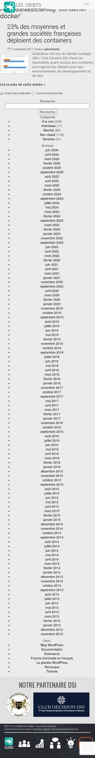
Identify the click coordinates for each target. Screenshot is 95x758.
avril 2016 (52, 453)
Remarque (52, 667)
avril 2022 (52, 251)
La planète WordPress (52, 662)
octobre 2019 (52, 312)
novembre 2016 (52, 422)
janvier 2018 (52, 383)
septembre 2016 (51, 431)
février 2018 (52, 378)
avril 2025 (52, 181)
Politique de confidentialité (65, 729)
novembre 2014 (52, 528)
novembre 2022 (52, 238)
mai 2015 (52, 502)
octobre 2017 (52, 392)
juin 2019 (52, 330)
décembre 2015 (52, 471)
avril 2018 (52, 370)
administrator (52, 49)
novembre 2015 (52, 475)
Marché (48, 130)
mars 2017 (51, 409)
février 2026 (52, 163)
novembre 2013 (52, 581)
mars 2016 (51, 458)
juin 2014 (52, 550)
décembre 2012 (52, 629)
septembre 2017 (51, 396)
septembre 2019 (51, 317)
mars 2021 (51, 273)
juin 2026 (52, 150)
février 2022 (52, 260)
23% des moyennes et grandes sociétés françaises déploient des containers (44, 33)
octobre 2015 (52, 480)
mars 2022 (51, 255)
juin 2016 (52, 445)
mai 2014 (52, 555)
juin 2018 (52, 361)
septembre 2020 (51, 286)
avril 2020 (52, 290)
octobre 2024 (52, 194)
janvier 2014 (52, 572)
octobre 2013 (52, 585)
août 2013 (52, 594)
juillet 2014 (51, 546)
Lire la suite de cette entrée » (22, 84)
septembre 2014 (51, 537)
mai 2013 (52, 607)
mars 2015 (51, 511)
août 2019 (52, 321)
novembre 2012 (52, 634)
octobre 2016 (52, 427)
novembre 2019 (52, 308)
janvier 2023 (52, 233)
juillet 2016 (51, 440)
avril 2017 (52, 405)
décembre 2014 (52, 524)
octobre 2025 (52, 167)
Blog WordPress (52, 645)
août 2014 (52, 541)
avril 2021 (52, 269)
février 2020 (52, 299)
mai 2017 (52, 400)
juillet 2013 (51, 598)
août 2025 (52, 176)
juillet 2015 (51, 493)
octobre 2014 (52, 533)
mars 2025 (51, 185)
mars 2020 (51, 295)
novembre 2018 (52, 343)
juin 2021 (52, 264)
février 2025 (52, 189)
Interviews (49, 126)
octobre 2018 (52, 348)
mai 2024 (52, 207)
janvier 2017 (52, 418)
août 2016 (52, 436)
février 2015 (52, 515)
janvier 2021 (52, 277)
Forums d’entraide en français (52, 658)
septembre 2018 (51, 352)
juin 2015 (52, 497)
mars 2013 (51, 616)
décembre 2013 (52, 576)
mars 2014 (51, 563)
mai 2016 (52, 449)
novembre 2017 (52, 387)
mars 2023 (51, 225)
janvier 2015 (52, 519)
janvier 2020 (52, 304)
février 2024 (52, 216)
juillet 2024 (51, 203)
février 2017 (52, 414)
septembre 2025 (51, 172)
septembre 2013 (51, 590)
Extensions (52, 653)
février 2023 (52, 229)
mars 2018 (51, 374)
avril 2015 (52, 506)
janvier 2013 (52, 625)
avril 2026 (52, 154)
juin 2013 (52, 603)
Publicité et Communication (18, 729)
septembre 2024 (51, 198)
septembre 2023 (51, 220)
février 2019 (52, 339)
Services (49, 139)
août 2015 (52, 489)
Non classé (47, 134)
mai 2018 (52, 365)
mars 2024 (51, 211)
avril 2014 (52, 559)
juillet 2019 (51, 326)
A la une (25, 93)
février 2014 (52, 568)
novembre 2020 (52, 282)
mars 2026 (51, 159)
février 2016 (52, 462)
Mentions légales (41, 729)
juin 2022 (52, 247)
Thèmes (52, 671)
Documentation (52, 649)
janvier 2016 (52, 467)
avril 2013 (52, 612)
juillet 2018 (51, 356)
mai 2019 (52, 334)
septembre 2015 (51, 484)
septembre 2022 (51, 242)
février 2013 (52, 620)
